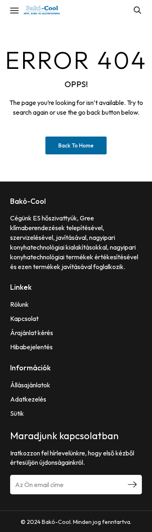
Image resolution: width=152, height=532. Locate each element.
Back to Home (76, 145)
